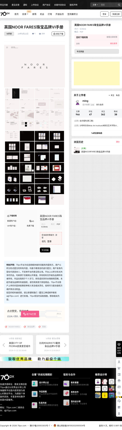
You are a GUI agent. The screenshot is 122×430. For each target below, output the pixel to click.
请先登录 (113, 43)
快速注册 (116, 14)
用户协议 (46, 5)
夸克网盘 (45, 250)
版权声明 (73, 5)
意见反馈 (15, 5)
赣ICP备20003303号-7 (40, 425)
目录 (26, 12)
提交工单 (43, 292)
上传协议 (35, 5)
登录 (104, 14)
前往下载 (59, 34)
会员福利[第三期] (83, 121)
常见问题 (4, 5)
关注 (112, 95)
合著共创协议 (60, 5)
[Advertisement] (97, 73)
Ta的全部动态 (96, 133)
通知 (25, 5)
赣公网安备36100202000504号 (71, 425)
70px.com (21, 425)
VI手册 (9, 34)
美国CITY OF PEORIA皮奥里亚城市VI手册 (19, 346)
